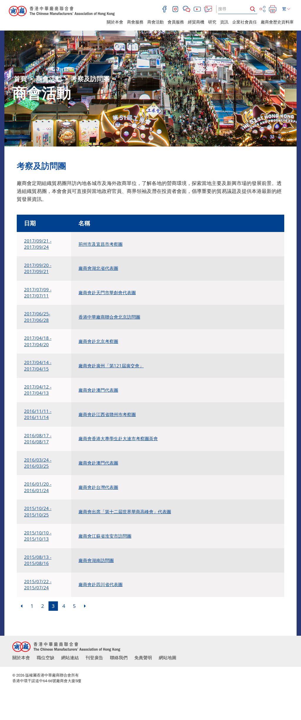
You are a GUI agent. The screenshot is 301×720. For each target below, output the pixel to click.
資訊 (224, 22)
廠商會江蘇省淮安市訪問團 (104, 536)
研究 (212, 22)
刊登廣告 (94, 657)
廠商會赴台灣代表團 (98, 487)
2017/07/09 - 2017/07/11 (37, 293)
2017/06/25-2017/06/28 (37, 317)
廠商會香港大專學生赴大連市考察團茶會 (118, 438)
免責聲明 (143, 657)
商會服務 (135, 22)
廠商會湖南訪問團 (96, 560)
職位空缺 (45, 657)
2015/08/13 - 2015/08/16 (37, 560)
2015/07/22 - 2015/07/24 (37, 584)
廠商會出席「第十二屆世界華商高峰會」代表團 (124, 511)
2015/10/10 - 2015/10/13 (37, 536)
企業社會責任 (244, 22)
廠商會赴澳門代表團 (98, 390)
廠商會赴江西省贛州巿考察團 (107, 414)
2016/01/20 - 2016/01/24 (37, 487)
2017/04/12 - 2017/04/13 (37, 390)
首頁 (20, 79)
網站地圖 (167, 657)
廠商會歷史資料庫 (277, 22)
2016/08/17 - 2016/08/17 (37, 439)
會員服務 (176, 22)
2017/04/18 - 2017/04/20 (37, 341)
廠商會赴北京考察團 (98, 341)
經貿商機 (196, 22)
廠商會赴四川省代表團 (100, 584)
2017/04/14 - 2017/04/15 (37, 365)
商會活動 (155, 22)
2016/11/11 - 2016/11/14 (37, 414)
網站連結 (70, 657)
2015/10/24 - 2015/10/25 (37, 511)
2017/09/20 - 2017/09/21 (37, 268)
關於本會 (115, 22)
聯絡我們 (119, 657)
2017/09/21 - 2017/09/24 (37, 244)
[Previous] (21, 606)
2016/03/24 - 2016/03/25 (37, 463)
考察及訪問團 (90, 79)
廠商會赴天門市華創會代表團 (107, 292)
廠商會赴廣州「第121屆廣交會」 (111, 366)
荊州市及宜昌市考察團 (100, 244)
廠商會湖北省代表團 (98, 268)
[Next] (85, 606)
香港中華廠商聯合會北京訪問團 (109, 317)
